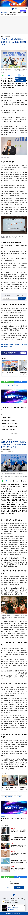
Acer (3, 385)
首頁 (2, 36)
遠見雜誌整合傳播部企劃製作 (7, 449)
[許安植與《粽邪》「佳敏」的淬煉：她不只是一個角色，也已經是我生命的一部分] (5, 830)
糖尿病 (8, 385)
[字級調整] (24, 75)
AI (5, 36)
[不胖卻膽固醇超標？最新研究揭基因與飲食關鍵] (5, 853)
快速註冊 (19, 887)
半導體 (19, 796)
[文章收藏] (19, 75)
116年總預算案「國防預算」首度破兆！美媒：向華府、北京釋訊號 (18, 838)
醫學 (13, 385)
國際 (12, 836)
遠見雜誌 (5, 898)
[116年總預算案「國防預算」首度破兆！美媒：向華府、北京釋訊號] (5, 838)
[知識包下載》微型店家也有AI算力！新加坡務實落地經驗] (5, 908)
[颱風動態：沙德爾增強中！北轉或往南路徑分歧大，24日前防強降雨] (5, 861)
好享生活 (13, 828)
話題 (12, 843)
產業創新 (4, 796)
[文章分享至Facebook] (9, 75)
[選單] (2, 8)
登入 (16, 80)
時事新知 (9, 36)
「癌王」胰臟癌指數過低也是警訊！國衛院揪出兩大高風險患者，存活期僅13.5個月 (18, 869)
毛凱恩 (2, 47)
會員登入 (9, 887)
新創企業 (10, 796)
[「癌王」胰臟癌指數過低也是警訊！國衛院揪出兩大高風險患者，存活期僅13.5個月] (5, 869)
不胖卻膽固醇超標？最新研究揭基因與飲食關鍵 (18, 853)
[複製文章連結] (14, 75)
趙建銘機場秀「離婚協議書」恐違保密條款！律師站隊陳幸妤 (18, 846)
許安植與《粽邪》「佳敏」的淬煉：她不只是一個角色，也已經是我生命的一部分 (19, 830)
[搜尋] (26, 8)
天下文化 (20, 898)
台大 (17, 385)
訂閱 (22, 298)
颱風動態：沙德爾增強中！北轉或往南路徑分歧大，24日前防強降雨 (19, 861)
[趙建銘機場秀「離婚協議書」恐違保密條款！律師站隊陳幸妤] (5, 846)
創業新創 (10, 439)
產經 (6, 439)
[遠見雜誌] (14, 8)
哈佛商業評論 (13, 898)
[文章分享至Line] (3, 75)
